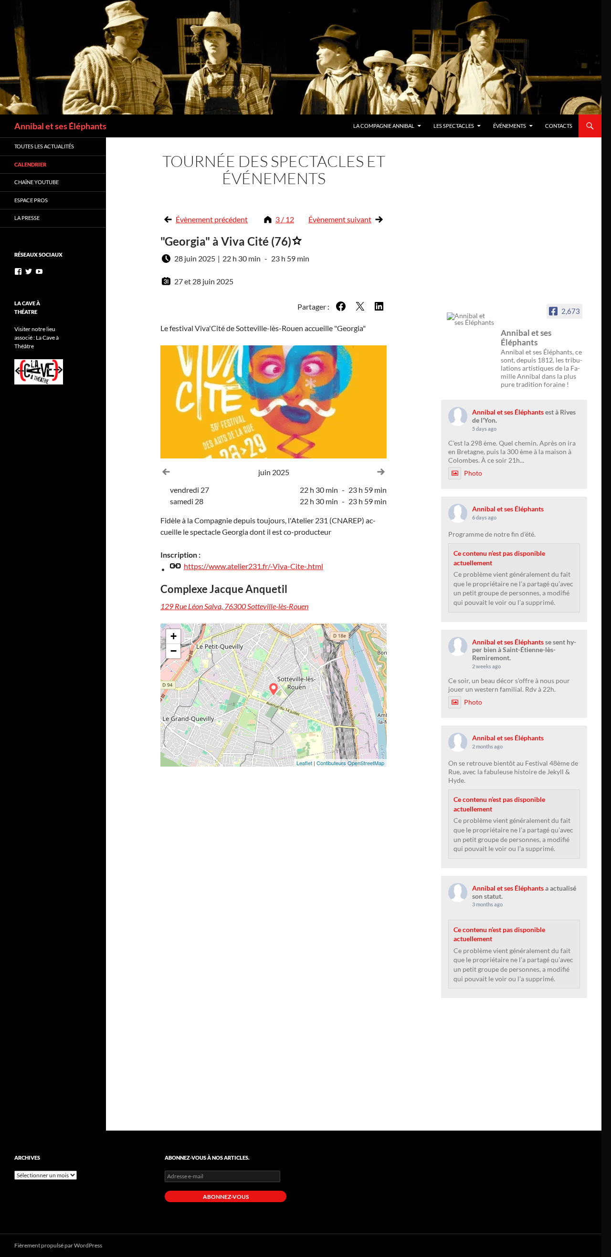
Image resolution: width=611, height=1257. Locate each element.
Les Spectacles (453, 126)
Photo (473, 473)
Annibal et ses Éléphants (60, 126)
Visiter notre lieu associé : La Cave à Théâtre (36, 337)
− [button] (173, 651)
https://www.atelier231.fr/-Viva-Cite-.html (253, 566)
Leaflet (304, 763)
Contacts (558, 126)
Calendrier (30, 164)
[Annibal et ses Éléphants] (470, 319)
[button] (340, 306)
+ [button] (173, 636)
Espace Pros (31, 200)
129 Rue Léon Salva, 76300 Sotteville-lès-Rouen (234, 606)
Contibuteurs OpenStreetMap (350, 763)
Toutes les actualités (44, 146)
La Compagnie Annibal (383, 126)
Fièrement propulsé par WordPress (58, 1245)
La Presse (27, 218)
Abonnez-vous (226, 1196)
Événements (509, 126)
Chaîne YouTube (36, 182)
